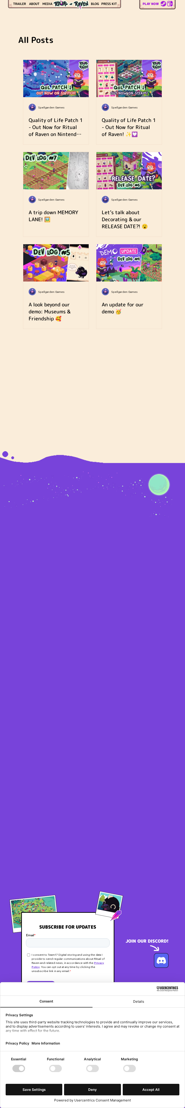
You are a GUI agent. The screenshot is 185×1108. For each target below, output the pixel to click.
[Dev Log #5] (56, 263)
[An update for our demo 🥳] (129, 263)
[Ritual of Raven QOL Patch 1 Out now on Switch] (56, 78)
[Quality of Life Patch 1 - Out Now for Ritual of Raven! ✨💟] (129, 78)
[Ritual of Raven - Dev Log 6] (129, 170)
